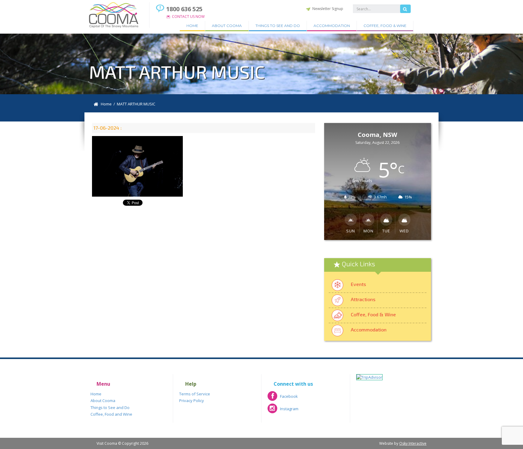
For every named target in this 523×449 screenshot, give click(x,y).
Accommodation (332, 25)
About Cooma (227, 25)
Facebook (283, 398)
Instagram (283, 410)
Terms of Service (194, 394)
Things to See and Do (277, 25)
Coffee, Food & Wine (384, 25)
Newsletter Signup (327, 8)
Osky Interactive (412, 443)
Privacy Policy (191, 400)
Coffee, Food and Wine (111, 414)
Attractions (363, 299)
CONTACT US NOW (188, 16)
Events (358, 284)
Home (192, 25)
